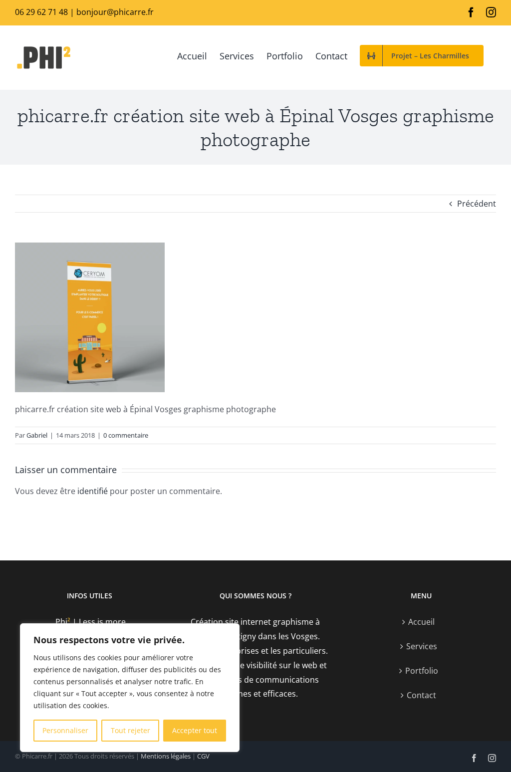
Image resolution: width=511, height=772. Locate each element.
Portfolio (421, 670)
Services (421, 646)
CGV (203, 756)
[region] (130, 687)
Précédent (476, 203)
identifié (92, 491)
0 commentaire (125, 435)
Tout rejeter (130, 730)
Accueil (421, 621)
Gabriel (36, 435)
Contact (421, 695)
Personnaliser (65, 730)
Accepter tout (194, 730)
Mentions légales (166, 756)
